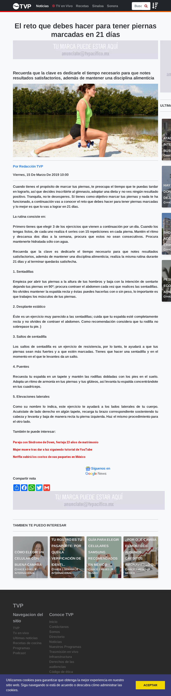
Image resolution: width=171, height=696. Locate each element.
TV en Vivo (64, 6)
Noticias (42, 6)
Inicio (53, 622)
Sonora (112, 6)
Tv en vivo (21, 633)
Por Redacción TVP (28, 166)
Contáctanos (59, 627)
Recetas (82, 6)
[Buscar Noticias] (146, 6)
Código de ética (61, 672)
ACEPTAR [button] (150, 685)
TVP (16, 628)
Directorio (56, 637)
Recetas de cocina (27, 643)
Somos (54, 632)
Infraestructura (60, 657)
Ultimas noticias (25, 638)
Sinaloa (98, 6)
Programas (21, 648)
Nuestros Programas (65, 647)
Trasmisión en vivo (63, 652)
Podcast (19, 653)
